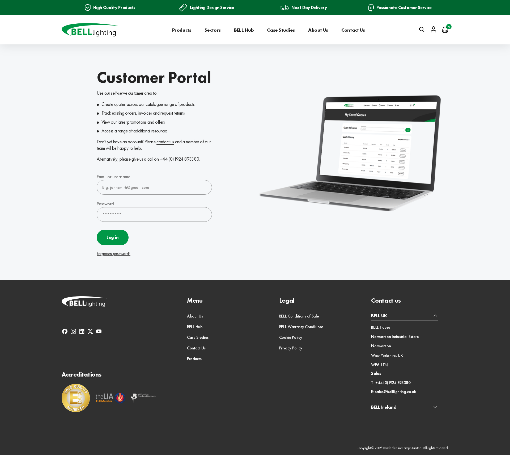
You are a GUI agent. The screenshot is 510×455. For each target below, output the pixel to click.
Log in (113, 237)
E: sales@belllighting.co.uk (393, 391)
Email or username (113, 176)
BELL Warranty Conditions (301, 326)
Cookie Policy (290, 337)
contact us (165, 142)
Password (105, 204)
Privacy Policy (291, 348)
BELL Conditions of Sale (299, 316)
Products (181, 30)
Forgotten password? (113, 254)
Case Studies (281, 30)
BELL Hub (244, 30)
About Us (318, 30)
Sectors (213, 30)
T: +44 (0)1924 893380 (390, 382)
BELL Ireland (383, 407)
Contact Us (353, 30)
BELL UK (379, 316)
